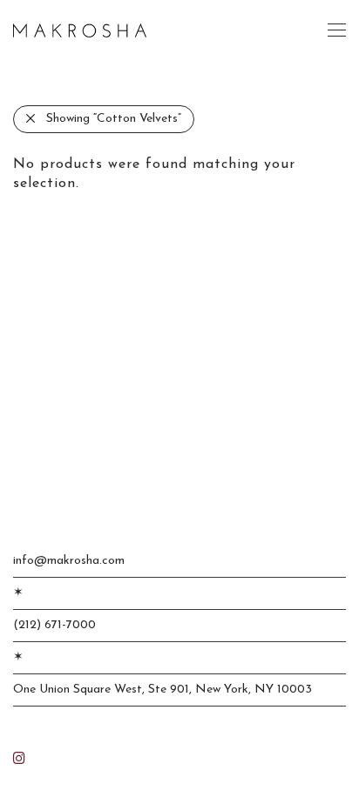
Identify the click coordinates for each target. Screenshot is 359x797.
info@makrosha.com (69, 560)
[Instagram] (19, 757)
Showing (113, 118)
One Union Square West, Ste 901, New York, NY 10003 (162, 689)
